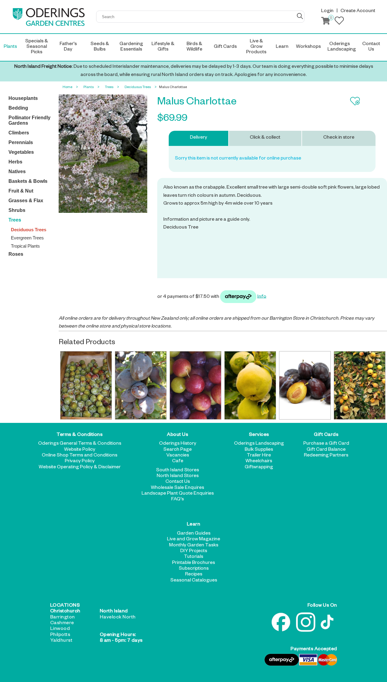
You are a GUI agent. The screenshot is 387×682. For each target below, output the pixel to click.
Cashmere (62, 623)
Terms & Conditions (79, 435)
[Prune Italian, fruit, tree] (304, 385)
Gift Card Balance (326, 450)
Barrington (62, 618)
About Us (177, 435)
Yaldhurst (61, 641)
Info (261, 297)
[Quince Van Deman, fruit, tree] (359, 385)
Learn (193, 525)
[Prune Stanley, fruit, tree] (140, 385)
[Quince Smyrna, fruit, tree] (250, 385)
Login (327, 11)
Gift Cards (326, 435)
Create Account (357, 11)
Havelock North (118, 618)
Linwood (60, 629)
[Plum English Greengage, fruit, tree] (85, 385)
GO (300, 16)
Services (259, 435)
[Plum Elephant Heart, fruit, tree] (195, 385)
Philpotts (60, 635)
